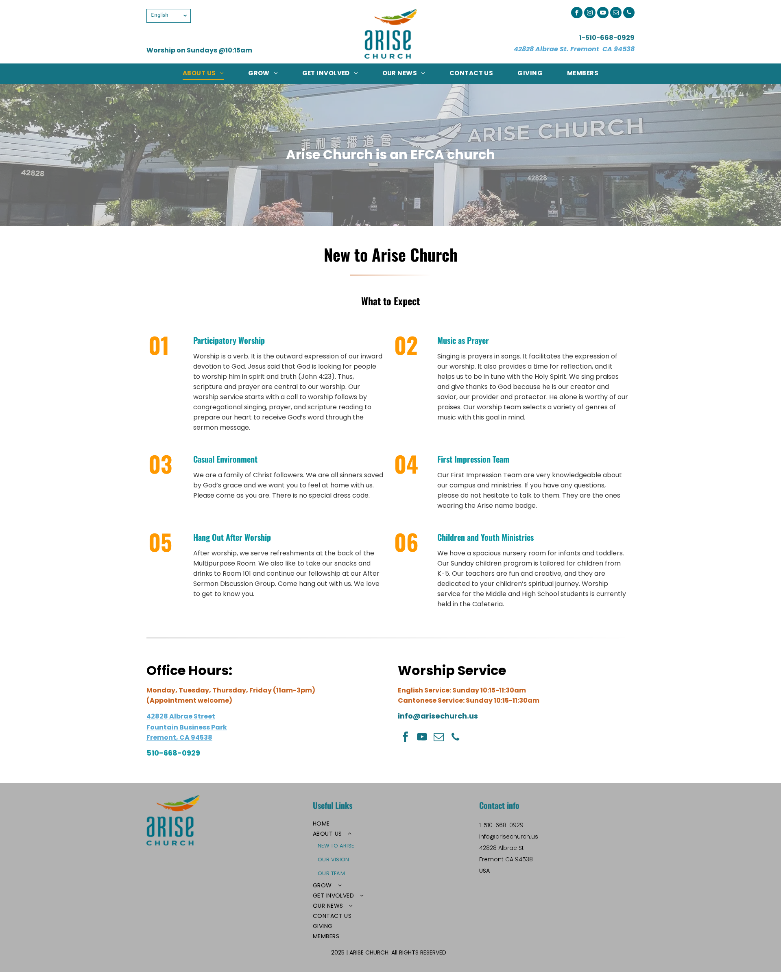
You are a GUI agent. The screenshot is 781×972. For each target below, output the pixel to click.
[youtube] (603, 13)
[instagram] (590, 13)
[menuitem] (203, 73)
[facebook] (576, 13)
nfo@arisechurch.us (439, 716)
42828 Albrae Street (180, 716)
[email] (616, 13)
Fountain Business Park (186, 727)
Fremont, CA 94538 (179, 737)
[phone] (629, 13)
